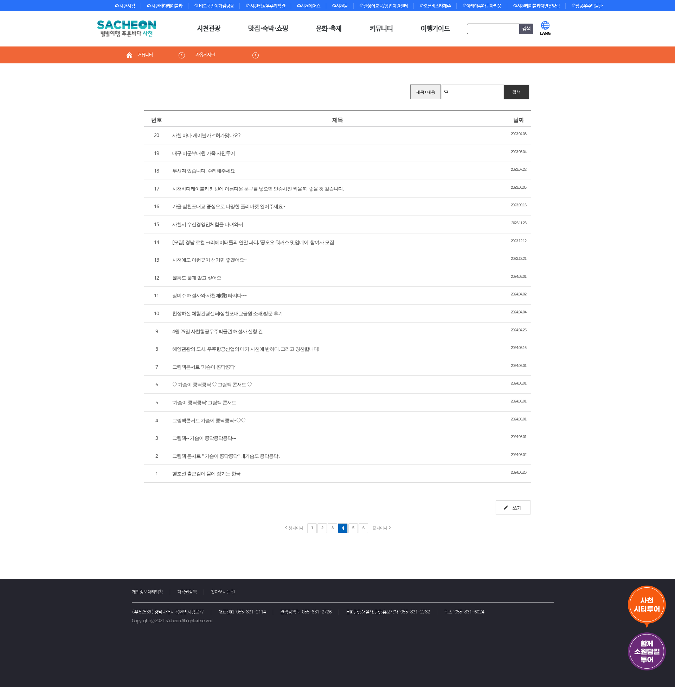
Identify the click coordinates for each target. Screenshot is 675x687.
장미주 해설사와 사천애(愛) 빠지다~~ (209, 295)
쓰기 (516, 507)
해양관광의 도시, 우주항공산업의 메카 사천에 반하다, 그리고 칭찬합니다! (245, 348)
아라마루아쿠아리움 (484, 6)
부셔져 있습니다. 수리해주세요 (203, 170)
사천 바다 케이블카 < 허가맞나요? (206, 135)
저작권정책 (187, 592)
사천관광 (208, 29)
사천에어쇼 (310, 6)
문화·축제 (329, 29)
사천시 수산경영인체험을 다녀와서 (207, 224)
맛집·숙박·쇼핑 (268, 29)
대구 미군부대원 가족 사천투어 (203, 153)
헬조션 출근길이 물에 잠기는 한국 (206, 473)
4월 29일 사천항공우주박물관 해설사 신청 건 (217, 331)
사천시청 (127, 6)
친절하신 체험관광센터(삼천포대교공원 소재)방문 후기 (227, 313)
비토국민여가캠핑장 (216, 6)
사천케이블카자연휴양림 (538, 6)
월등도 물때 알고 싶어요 (196, 277)
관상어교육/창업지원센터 (386, 6)
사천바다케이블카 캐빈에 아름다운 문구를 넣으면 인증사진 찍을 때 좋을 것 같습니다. (258, 188)
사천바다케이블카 (166, 6)
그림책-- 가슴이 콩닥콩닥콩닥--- (204, 438)
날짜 (518, 120)
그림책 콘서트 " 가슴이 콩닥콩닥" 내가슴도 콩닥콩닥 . (226, 455)
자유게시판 (205, 55)
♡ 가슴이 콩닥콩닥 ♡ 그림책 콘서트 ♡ (212, 384)
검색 (516, 92)
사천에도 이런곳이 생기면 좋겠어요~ (209, 259)
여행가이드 (435, 29)
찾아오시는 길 (223, 592)
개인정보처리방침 (147, 592)
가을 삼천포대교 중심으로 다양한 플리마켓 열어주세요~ (228, 206)
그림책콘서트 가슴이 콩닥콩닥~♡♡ (208, 420)
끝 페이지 (380, 528)
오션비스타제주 (437, 6)
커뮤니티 (381, 29)
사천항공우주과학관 (267, 6)
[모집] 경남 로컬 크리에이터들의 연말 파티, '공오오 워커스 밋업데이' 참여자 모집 (253, 242)
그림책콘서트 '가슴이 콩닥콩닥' (203, 366)
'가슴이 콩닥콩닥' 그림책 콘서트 (204, 402)
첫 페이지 (295, 528)
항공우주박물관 (589, 6)
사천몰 (342, 6)
